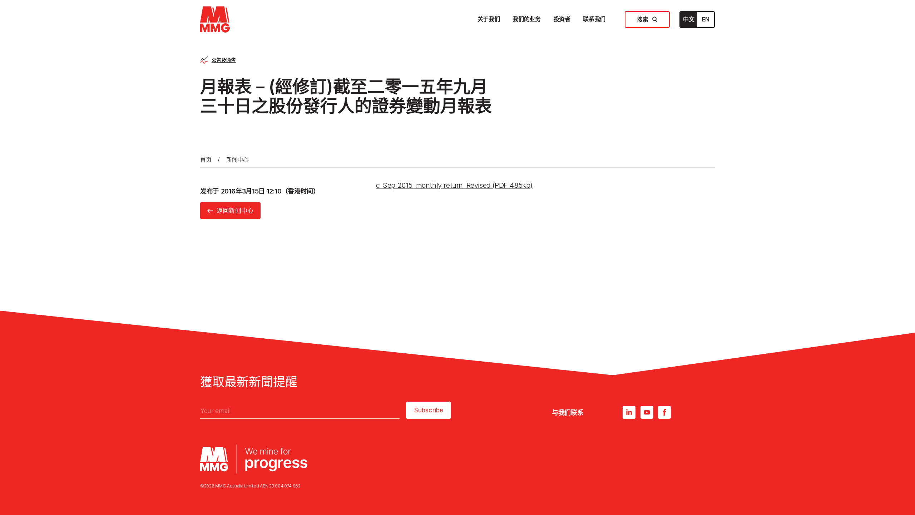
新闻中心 (237, 159)
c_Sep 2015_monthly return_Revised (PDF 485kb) (454, 185)
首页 (205, 159)
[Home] (215, 19)
